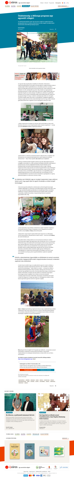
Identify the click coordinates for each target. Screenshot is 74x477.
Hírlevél (46, 2)
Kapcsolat (26, 471)
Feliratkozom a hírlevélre (45, 369)
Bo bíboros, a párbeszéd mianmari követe (20, 415)
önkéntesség (52, 381)
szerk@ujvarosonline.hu (44, 473)
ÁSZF (49, 471)
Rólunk (42, 2)
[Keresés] (67, 2)
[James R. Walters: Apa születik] (29, 451)
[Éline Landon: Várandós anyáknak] (15, 451)
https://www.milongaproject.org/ (25, 359)
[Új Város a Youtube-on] (62, 2)
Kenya (28, 381)
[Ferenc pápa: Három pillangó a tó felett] (59, 451)
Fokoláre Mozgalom (22, 381)
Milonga (47, 381)
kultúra (37, 381)
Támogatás (58, 2)
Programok (51, 2)
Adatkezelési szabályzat (41, 471)
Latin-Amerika (42, 381)
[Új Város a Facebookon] (64, 2)
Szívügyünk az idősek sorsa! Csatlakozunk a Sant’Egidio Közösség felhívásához (52, 417)
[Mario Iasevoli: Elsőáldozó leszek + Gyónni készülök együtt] (44, 451)
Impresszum (32, 471)
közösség (32, 381)
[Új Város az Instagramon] (66, 2)
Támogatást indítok (28, 369)
